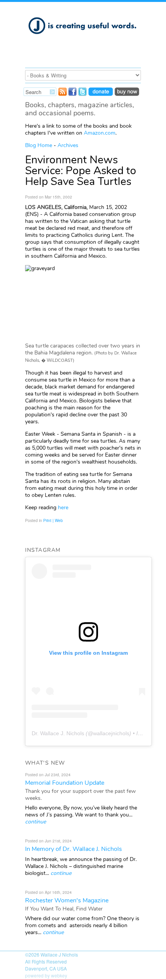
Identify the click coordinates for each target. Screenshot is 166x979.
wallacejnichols (111, 733)
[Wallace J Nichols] (83, 38)
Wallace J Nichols (59, 954)
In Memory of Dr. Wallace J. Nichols (73, 849)
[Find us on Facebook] (72, 94)
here (63, 507)
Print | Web (53, 520)
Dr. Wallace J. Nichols (58, 733)
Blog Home (38, 145)
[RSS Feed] (62, 94)
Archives (68, 145)
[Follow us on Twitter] (82, 94)
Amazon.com (99, 133)
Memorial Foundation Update (64, 783)
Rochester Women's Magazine (66, 900)
